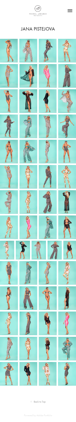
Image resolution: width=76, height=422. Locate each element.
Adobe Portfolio (44, 415)
